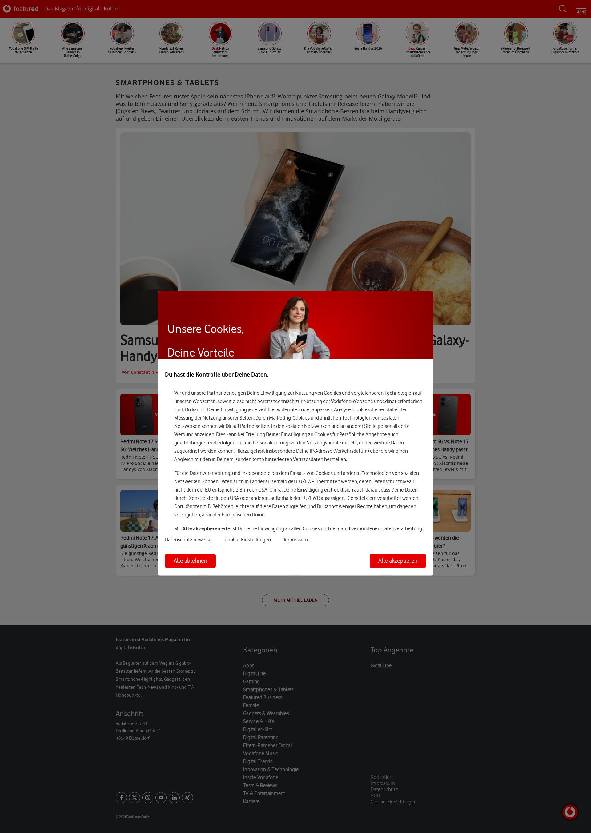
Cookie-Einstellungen (247, 540)
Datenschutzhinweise (188, 540)
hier (272, 409)
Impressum (296, 540)
